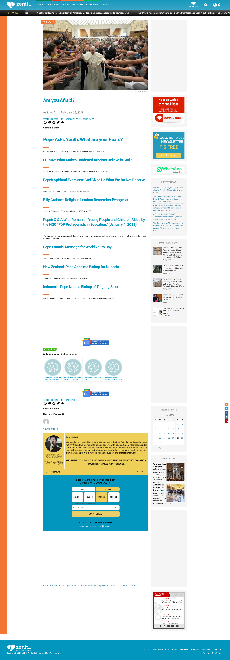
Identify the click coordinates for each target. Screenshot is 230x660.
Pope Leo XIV (44, 5)
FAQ (155, 649)
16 (173, 433)
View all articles (50, 429)
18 (182, 433)
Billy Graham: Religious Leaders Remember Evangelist (85, 200)
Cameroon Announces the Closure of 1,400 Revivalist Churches (173, 297)
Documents (92, 5)
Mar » (160, 448)
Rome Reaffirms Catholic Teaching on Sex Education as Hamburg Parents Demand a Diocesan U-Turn (173, 282)
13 (160, 433)
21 (164, 438)
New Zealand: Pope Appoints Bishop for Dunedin (81, 267)
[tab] (161, 594)
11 (182, 429)
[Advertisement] (95, 562)
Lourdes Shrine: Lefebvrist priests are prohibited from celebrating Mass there (173, 268)
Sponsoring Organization (178, 649)
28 (164, 442)
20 (160, 438)
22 (169, 438)
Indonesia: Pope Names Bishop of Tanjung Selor (80, 287)
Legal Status (195, 649)
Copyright (206, 649)
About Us (147, 649)
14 (164, 433)
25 (182, 438)
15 (169, 433)
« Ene (155, 448)
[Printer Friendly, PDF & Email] (50, 349)
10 (178, 429)
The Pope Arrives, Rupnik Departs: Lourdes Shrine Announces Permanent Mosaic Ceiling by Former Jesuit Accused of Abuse (172, 252)
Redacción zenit (73, 119)
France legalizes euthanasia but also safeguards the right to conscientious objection (167, 207)
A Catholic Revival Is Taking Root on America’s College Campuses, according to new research (168, 216)
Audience (162, 649)
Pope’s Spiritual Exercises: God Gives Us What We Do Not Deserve (94, 180)
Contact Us (216, 649)
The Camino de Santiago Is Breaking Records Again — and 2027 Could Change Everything (168, 199)
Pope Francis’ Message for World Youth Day (77, 247)
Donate (105, 5)
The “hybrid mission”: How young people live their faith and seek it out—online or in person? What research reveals (148, 13)
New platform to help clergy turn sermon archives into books (173, 310)
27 (160, 442)
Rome (57, 5)
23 (173, 438)
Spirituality (48, 22)
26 (156, 442)
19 (156, 438)
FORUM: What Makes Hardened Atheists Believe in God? (87, 160)
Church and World (73, 5)
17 (178, 433)
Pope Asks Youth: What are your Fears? (83, 139)
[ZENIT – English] (21, 5)
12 (156, 433)
